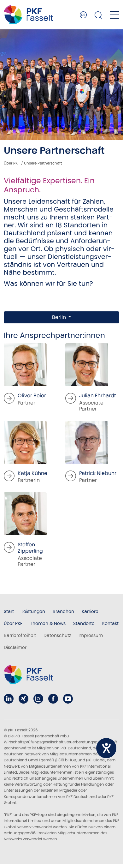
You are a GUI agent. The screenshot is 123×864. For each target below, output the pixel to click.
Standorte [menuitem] (84, 623)
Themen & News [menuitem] (48, 623)
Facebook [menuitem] (53, 699)
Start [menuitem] (9, 611)
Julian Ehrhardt (97, 395)
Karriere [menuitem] (90, 611)
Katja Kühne (32, 473)
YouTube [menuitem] (68, 699)
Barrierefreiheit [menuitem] (20, 635)
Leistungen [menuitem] (33, 611)
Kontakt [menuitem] (110, 623)
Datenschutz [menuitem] (57, 635)
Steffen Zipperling (30, 548)
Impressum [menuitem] (91, 635)
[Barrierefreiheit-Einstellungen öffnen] (106, 748)
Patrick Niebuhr (97, 473)
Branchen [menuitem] (63, 611)
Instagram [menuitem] (38, 699)
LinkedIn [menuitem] (9, 699)
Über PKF (12, 163)
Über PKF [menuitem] (13, 623)
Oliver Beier (32, 395)
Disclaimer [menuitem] (15, 647)
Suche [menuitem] (98, 15)
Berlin (59, 317)
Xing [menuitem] (23, 699)
